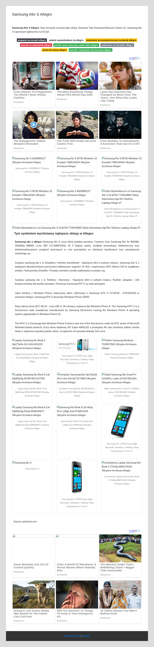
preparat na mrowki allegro (32, 40)
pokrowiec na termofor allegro (117, 45)
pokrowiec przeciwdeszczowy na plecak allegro (111, 40)
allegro (86, 636)
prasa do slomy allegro (54, 50)
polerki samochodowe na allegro (66, 40)
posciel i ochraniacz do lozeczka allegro (90, 50)
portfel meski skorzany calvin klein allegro (76, 45)
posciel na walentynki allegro (36, 45)
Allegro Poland (72, 636)
